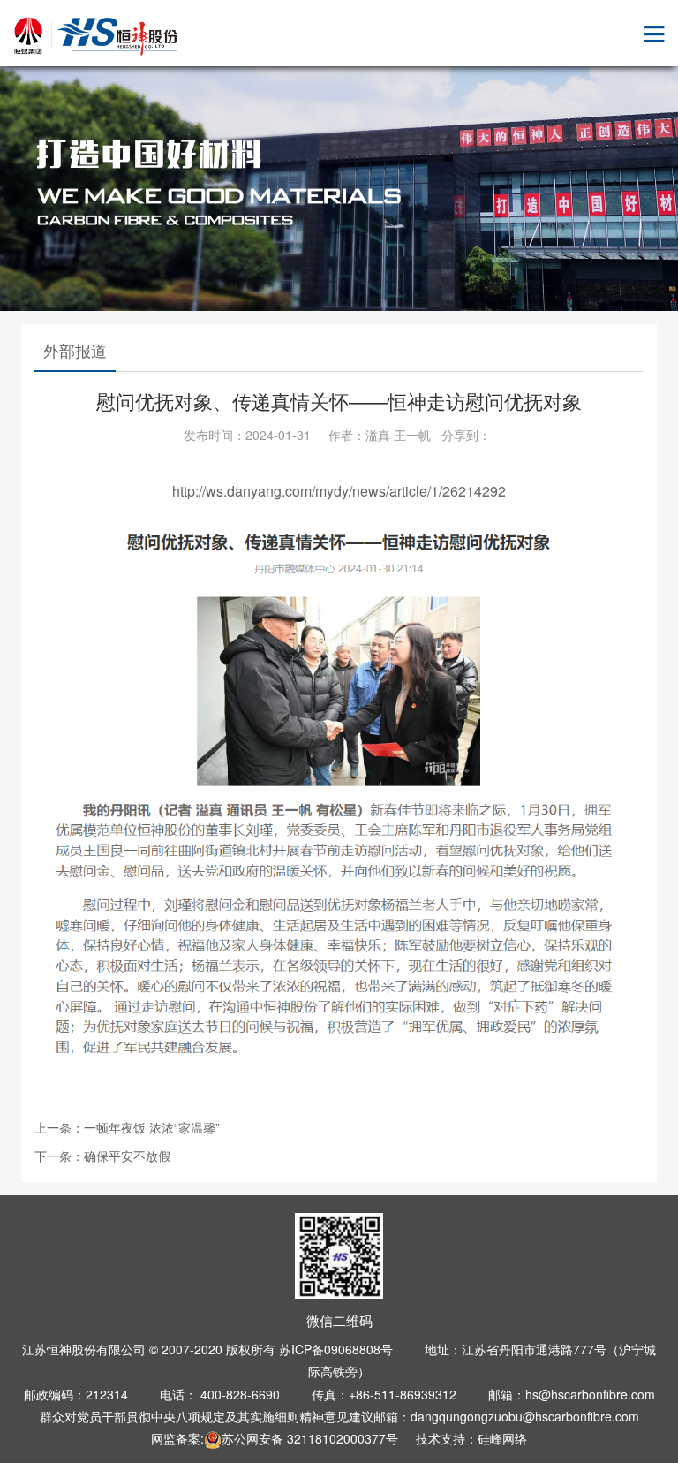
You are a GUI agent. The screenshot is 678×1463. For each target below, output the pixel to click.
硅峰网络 (502, 1438)
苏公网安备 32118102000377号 (310, 1438)
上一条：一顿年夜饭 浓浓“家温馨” (127, 1127)
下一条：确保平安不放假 (102, 1155)
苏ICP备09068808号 (336, 1349)
